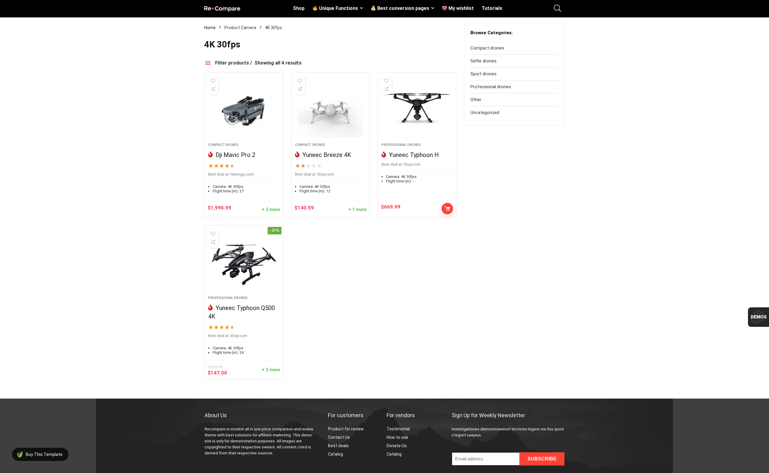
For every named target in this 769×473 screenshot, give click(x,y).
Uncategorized (484, 112)
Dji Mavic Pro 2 (234, 154)
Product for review (346, 428)
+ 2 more (271, 209)
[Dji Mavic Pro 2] (243, 110)
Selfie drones (483, 61)
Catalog (335, 454)
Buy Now (447, 208)
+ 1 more (357, 209)
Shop (299, 8)
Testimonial (398, 428)
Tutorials (492, 8)
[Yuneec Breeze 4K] (330, 110)
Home (210, 27)
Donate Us (397, 445)
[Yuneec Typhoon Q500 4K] (243, 264)
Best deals (338, 445)
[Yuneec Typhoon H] (416, 110)
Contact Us (339, 437)
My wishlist (460, 8)
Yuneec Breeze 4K (326, 154)
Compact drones (223, 145)
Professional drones (401, 145)
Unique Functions (338, 8)
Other (476, 99)
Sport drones (483, 74)
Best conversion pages (402, 8)
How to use (397, 437)
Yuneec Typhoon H (413, 154)
